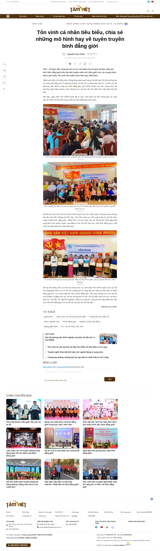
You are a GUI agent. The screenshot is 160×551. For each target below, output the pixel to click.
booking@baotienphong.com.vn (50, 527)
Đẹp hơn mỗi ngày (45, 512)
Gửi (109, 379)
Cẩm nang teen (125, 512)
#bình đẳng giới (69, 322)
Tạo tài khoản (61, 367)
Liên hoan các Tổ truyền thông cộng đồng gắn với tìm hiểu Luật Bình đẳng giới (23, 453)
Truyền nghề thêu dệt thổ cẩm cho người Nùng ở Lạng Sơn (75, 352)
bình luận (90, 64)
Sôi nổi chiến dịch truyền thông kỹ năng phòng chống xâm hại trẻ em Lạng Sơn (22, 484)
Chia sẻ (4, 70)
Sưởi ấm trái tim (93, 512)
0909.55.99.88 (44, 524)
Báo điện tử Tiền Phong (80, 8)
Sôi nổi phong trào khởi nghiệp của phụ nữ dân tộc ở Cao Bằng (70, 338)
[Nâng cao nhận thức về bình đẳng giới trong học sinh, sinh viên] (62, 409)
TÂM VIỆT (37, 24)
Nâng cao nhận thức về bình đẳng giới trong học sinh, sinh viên (60, 423)
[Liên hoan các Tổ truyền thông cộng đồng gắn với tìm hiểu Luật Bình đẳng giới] (23, 438)
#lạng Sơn (48, 317)
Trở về (4, 89)
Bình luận (4, 83)
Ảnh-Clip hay (108, 512)
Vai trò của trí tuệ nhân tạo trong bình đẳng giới (62, 452)
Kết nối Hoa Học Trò (62, 516)
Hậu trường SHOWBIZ (144, 512)
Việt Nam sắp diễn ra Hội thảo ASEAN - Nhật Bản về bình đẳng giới (62, 483)
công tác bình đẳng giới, (71, 86)
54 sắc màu (78, 16)
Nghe (4, 64)
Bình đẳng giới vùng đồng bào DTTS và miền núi (134, 16)
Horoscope (75, 512)
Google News (126, 24)
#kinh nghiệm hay (51, 322)
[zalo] (114, 527)
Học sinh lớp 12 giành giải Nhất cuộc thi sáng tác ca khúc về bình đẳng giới (100, 484)
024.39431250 (14, 529)
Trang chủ (8, 16)
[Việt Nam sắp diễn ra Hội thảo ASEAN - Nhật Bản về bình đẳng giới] (62, 469)
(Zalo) (52, 524)
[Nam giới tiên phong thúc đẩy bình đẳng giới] (100, 438)
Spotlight (74, 516)
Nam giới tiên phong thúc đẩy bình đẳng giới (99, 452)
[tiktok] (108, 527)
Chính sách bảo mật (136, 521)
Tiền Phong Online (58, 2)
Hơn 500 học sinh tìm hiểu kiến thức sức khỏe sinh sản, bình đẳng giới (100, 423)
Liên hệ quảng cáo (45, 521)
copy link (80, 64)
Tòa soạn (10, 521)
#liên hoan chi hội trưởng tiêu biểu (71, 317)
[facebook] (148, 1)
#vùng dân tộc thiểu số (99, 317)
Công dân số (27, 516)
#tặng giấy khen (51, 326)
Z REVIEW (91, 516)
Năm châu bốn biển (99, 16)
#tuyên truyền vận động (89, 322)
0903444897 (72, 524)
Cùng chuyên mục (19, 395)
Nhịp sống (40, 16)
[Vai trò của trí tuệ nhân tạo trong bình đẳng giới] (62, 438)
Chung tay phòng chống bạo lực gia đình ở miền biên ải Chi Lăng (78, 357)
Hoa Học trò (112, 2)
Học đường (10, 516)
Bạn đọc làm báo (19, 545)
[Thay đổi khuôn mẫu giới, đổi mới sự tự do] (23, 409)
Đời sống (26, 512)
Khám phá (42, 516)
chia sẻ (70, 64)
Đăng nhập (47, 367)
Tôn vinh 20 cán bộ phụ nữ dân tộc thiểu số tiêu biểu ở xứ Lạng (77, 347)
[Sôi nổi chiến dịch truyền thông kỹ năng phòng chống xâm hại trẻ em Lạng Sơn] (23, 469)
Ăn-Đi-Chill (58, 512)
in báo (85, 64)
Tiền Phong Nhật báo (77, 2)
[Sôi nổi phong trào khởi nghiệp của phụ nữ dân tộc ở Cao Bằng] (108, 339)
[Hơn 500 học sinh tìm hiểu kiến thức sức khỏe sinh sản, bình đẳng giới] (100, 409)
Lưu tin (4, 76)
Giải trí (8, 512)
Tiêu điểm (22, 16)
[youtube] (152, 1)
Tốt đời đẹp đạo (59, 16)
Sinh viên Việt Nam (96, 2)
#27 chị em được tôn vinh (72, 326)
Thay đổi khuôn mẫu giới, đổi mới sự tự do (23, 423)
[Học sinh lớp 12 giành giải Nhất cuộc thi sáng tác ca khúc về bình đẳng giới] (100, 469)
